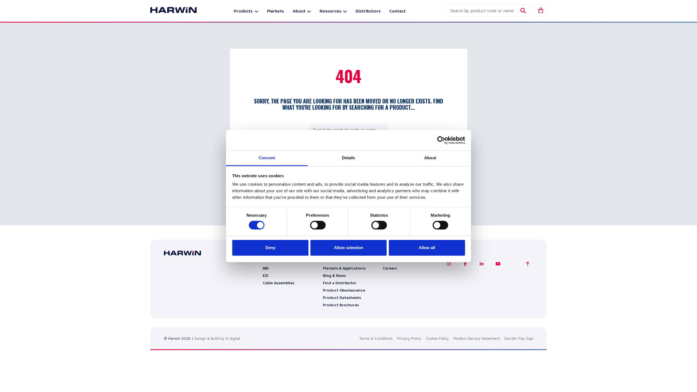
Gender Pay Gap (518, 338)
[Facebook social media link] (465, 264)
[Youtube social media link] (498, 264)
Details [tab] (348, 157)
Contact (397, 10)
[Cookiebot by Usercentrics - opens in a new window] (441, 140)
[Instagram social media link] (449, 264)
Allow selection (348, 247)
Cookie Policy (437, 338)
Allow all (427, 247)
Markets (275, 10)
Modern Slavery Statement (476, 338)
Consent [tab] (267, 157)
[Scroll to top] (527, 263)
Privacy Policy (409, 338)
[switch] (318, 225)
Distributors (368, 10)
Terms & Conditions (376, 338)
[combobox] (487, 10)
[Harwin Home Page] (169, 11)
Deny (270, 247)
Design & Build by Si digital (217, 338)
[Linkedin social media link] (482, 264)
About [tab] (430, 157)
